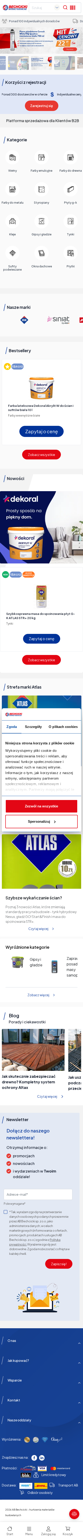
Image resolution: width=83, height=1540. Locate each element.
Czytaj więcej (38, 929)
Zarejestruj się (41, 106)
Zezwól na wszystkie (41, 806)
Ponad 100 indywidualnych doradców (34, 21)
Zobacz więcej (38, 995)
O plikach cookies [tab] (63, 727)
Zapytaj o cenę (41, 431)
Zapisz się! (59, 1264)
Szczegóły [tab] (33, 727)
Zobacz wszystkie (41, 454)
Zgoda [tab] (11, 727)
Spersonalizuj (39, 821)
